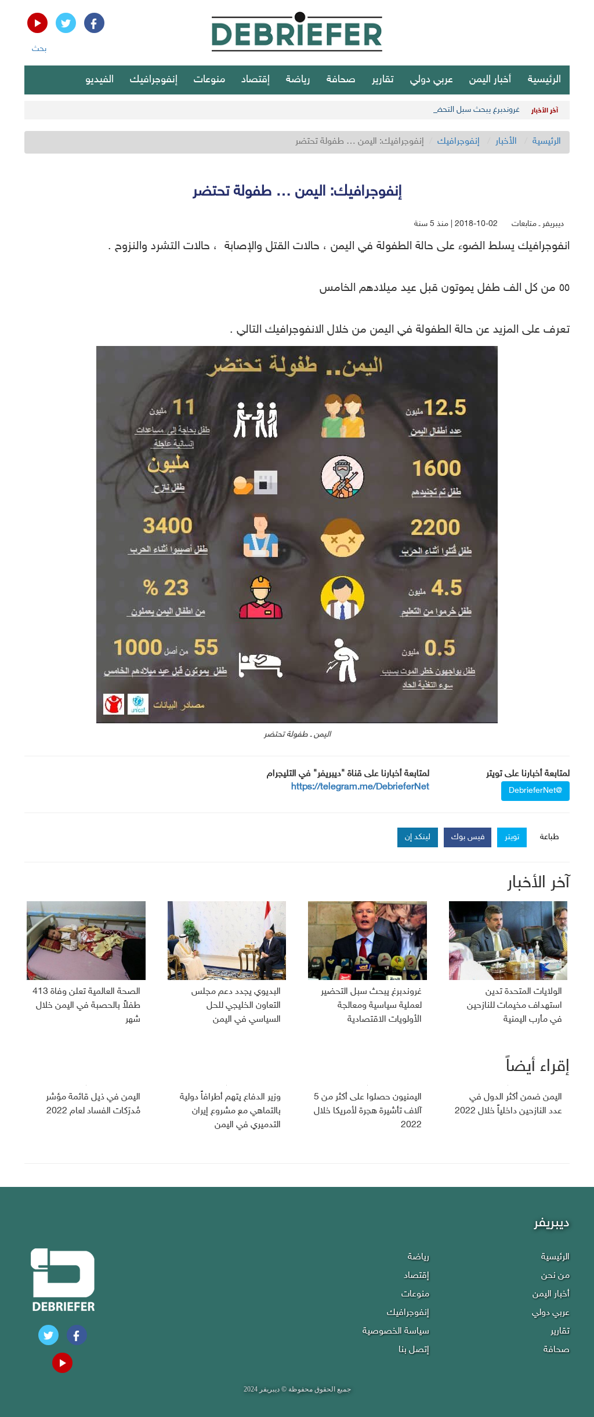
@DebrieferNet (535, 791)
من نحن (555, 1275)
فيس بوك (468, 837)
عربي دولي (431, 80)
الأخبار (506, 141)
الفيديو (99, 80)
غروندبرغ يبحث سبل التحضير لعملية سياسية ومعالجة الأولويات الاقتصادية (402, 110)
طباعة (549, 837)
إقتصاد (255, 80)
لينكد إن (417, 837)
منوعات (209, 80)
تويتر (512, 837)
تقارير (383, 80)
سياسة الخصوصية (396, 1331)
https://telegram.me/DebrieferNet (360, 787)
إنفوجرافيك (154, 80)
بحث (39, 49)
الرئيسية (544, 80)
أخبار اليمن (490, 80)
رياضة (298, 80)
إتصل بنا (414, 1350)
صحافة (341, 80)
